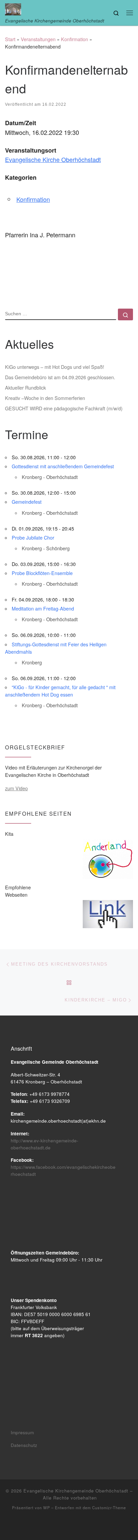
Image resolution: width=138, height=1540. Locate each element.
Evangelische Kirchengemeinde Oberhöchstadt (75, 1490)
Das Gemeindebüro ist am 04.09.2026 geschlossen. (60, 377)
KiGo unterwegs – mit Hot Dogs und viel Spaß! (54, 366)
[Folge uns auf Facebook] (69, 1526)
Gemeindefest (27, 501)
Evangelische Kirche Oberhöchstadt (53, 159)
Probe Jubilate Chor (33, 537)
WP (46, 1507)
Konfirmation (74, 39)
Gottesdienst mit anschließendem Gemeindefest (63, 466)
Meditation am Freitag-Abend (43, 608)
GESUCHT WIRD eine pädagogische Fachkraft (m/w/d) (64, 408)
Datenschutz (24, 1445)
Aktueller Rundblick (25, 387)
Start (10, 39)
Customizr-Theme (109, 1507)
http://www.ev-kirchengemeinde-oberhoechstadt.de (44, 1144)
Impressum (22, 1432)
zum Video (16, 788)
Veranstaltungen (38, 39)
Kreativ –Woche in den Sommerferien (45, 398)
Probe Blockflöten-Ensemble (42, 573)
